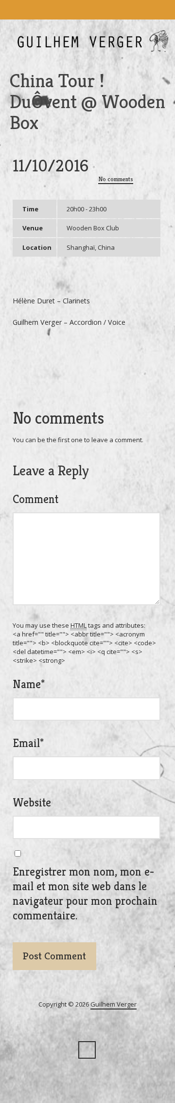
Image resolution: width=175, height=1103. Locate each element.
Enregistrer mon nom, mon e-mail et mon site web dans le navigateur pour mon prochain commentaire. (85, 893)
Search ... (87, 1050)
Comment (35, 499)
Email (28, 743)
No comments (115, 179)
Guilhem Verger (113, 1004)
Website (32, 802)
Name (29, 684)
